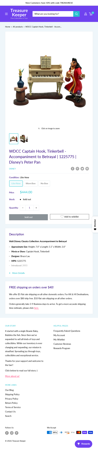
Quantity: (13, 207)
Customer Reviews (62, 344)
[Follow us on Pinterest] (16, 433)
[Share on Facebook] (72, 168)
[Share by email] (87, 168)
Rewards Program (61, 348)
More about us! (12, 376)
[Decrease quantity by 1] (22, 207)
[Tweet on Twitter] (82, 168)
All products (18, 26)
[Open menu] (6, 14)
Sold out (28, 217)
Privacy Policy (11, 398)
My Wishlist (59, 339)
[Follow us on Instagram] (12, 433)
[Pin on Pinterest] (77, 168)
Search (8, 416)
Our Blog (9, 390)
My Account (59, 335)
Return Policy (11, 403)
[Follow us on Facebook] (7, 433)
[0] (90, 13)
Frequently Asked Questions (66, 331)
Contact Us (10, 411)
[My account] (85, 13)
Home (7, 26)
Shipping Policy (12, 394)
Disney (12, 169)
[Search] (76, 14)
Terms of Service (13, 407)
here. (36, 308)
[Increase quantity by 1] (36, 207)
